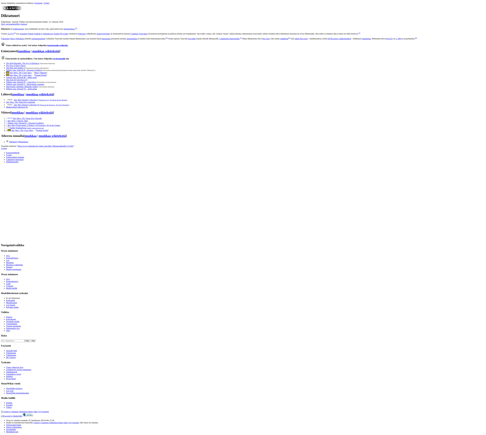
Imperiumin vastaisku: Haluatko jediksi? (22, 87)
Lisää (8, 284)
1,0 (9, 118)
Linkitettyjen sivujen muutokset (18, 370)
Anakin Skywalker (60, 34)
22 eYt (10, 34)
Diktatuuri (13, 142)
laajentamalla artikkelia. (57, 45)
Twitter (46, 3)
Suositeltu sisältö (12, 321)
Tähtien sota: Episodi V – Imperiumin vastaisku (25, 84)
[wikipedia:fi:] (7, 142)
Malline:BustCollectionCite (17, 107)
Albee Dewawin (301, 39)
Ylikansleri (5, 39)
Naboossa (82, 34)
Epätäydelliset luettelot (15, 157)
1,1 (11, 118)
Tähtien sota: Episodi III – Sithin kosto (21, 77)
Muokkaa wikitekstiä (14, 265)
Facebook (38, 3)
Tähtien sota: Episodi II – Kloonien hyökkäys (24, 70)
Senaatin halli (11, 351)
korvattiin (192, 39)
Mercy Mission (41, 73)
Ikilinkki (9, 376)
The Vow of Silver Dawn (16, 66)
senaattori (23, 34)
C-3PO (399, 39)
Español (9, 405)
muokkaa (24, 51)
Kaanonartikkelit (12, 153)
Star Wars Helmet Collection (25, 100)
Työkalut (9, 286)
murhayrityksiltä (103, 34)
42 (38, 105)
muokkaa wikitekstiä (45, 51)
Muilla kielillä (11, 288)
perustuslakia (132, 39)
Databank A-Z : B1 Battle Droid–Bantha (53, 100)
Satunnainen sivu (13, 328)
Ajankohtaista (11, 324)
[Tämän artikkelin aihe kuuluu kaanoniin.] (12, 9)
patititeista (284, 39)
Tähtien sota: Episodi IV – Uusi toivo (21, 82)
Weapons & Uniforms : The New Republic (54, 105)
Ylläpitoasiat (11, 355)
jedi (44, 34)
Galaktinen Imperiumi (15, 159)
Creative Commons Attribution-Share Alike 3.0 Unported (56, 423)
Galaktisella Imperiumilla (229, 39)
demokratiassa (69, 29)
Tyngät (9, 155)
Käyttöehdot (11, 429)
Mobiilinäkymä (12, 432)
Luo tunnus (10, 305)
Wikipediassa (23, 142)
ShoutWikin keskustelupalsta (17, 393)
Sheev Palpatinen (17, 39)
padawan (49, 34)
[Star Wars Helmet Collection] (9, 100)
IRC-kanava (11, 357)
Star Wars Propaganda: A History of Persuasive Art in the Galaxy (34, 125)
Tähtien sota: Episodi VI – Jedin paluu (21, 89)
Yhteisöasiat (11, 353)
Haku (4, 335)
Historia (9, 267)
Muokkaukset (11, 303)
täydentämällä (59, 59)
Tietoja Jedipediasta (14, 427)
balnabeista (366, 39)
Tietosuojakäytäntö (13, 425)
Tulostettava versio (13, 374)
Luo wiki (9, 391)
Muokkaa (10, 262)
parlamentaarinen (38, 39)
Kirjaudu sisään (12, 307)
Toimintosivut (11, 372)
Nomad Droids (40, 75)
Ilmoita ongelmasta (13, 269)
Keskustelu (10, 300)
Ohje (8, 331)
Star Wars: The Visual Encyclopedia (20, 102)
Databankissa (21, 128)
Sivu (8, 256)
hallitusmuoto (18, 29)
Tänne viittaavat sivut (14, 367)
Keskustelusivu (12, 258)
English (9, 403)
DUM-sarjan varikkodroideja (339, 39)
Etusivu (9, 317)
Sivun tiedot (11, 379)
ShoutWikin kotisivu (14, 388)
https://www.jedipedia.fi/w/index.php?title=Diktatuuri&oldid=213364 (45, 146)
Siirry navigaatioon (8, 24)
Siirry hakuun (21, 24)
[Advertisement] (20, 203)
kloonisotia (106, 39)
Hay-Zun (266, 39)
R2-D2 (389, 39)
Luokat (4, 148)
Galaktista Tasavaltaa (138, 34)
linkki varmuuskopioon (35, 128)
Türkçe (9, 407)
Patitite (12, 128)
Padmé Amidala (34, 34)
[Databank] (8, 128)
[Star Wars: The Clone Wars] (7, 73)
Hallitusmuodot (12, 162)
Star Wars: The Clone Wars (21, 73)
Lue (7, 260)
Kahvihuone (11, 319)
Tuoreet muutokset (13, 326)
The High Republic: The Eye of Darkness (22, 63)
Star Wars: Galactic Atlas (18, 121)
